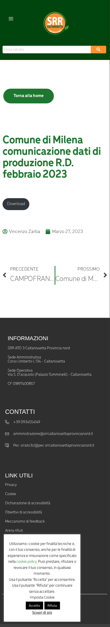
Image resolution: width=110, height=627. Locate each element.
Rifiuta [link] (52, 605)
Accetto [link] (34, 605)
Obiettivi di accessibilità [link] (23, 512)
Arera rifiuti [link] (14, 531)
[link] (55, 23)
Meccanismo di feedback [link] (25, 522)
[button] (11, 18)
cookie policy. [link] (26, 561)
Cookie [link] (10, 494)
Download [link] (16, 204)
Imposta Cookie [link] (42, 597)
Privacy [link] (11, 485)
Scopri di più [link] (42, 612)
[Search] (98, 49)
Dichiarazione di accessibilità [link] (27, 503)
